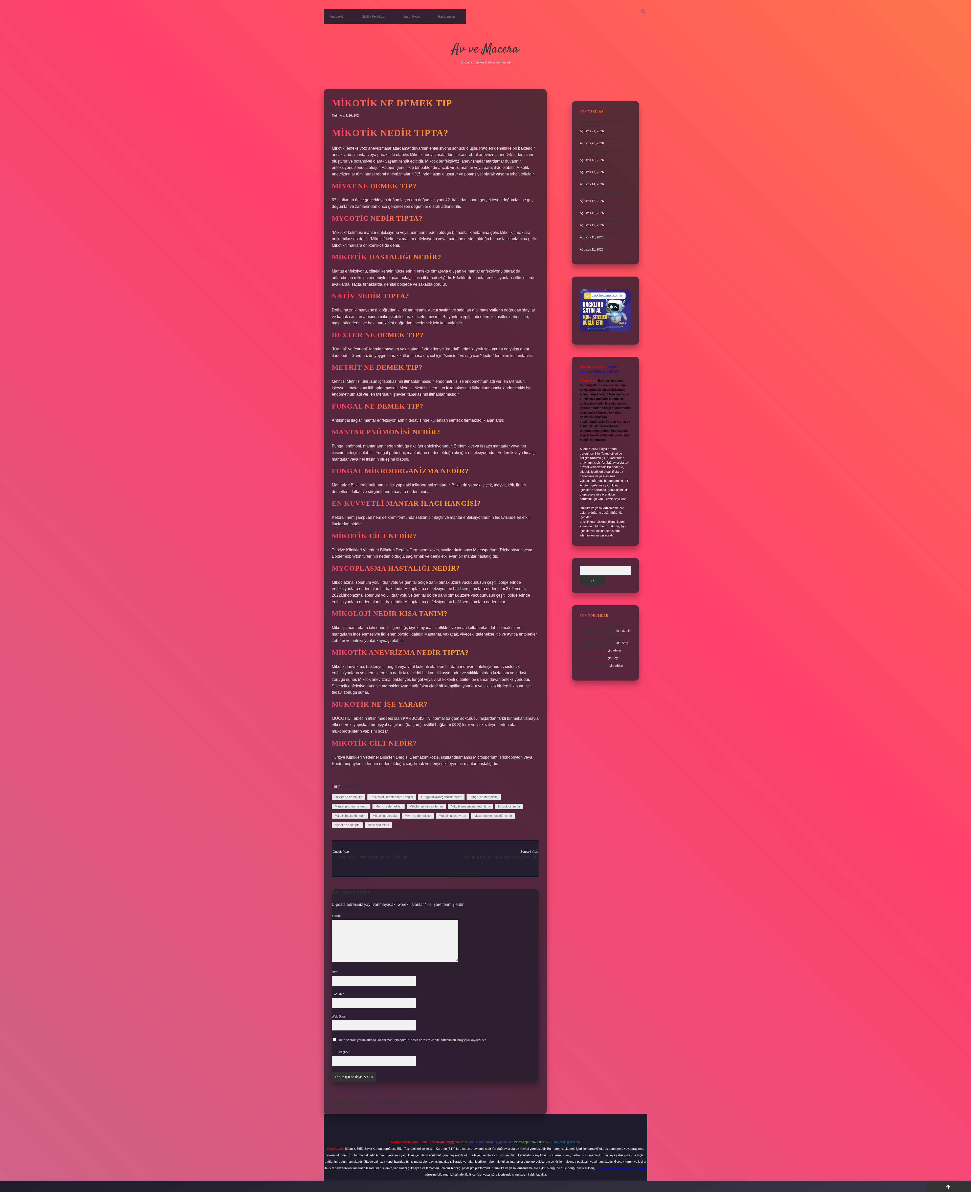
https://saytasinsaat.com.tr (436, 1103)
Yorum (336, 916)
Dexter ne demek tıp (348, 797)
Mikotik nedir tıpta (385, 816)
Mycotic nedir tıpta (347, 825)
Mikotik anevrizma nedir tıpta (470, 806)
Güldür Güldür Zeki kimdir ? (598, 139)
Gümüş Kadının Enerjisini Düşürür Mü (501, 857)
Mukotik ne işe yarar (452, 816)
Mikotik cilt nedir (509, 806)
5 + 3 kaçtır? (341, 1052)
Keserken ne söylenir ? (595, 208)
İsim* (335, 972)
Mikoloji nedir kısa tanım (426, 806)
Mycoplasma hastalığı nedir (493, 816)
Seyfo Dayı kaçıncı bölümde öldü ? (603, 220)
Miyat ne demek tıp (418, 816)
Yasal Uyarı (411, 16)
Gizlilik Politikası (373, 16)
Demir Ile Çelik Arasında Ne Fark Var (373, 857)
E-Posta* (338, 994)
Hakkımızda (446, 16)
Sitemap (467, 1103)
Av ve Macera (485, 49)
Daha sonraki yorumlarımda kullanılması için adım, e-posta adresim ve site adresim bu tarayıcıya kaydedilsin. (412, 1040)
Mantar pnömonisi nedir (351, 806)
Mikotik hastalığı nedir (350, 816)
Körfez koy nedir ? (592, 245)
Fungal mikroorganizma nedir (441, 797)
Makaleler (352, 786)
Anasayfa (337, 16)
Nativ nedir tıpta (378, 825)
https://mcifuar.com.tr (393, 1103)
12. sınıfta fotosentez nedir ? (599, 167)
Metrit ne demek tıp (389, 806)
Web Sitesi (339, 1016)
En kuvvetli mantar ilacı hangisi (391, 797)
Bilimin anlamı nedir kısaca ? (599, 233)
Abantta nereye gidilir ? (596, 180)
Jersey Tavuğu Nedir (594, 665)
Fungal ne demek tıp (484, 797)
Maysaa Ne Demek (593, 650)
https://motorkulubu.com (353, 1103)
